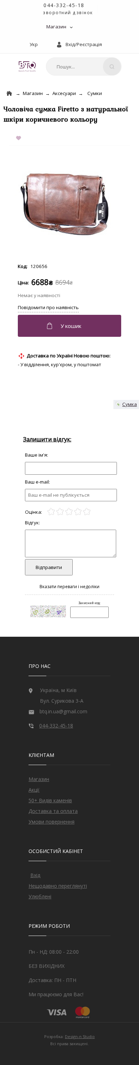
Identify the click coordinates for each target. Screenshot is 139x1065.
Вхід (35, 875)
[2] (60, 511)
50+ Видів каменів (50, 800)
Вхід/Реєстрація (84, 44)
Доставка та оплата (53, 811)
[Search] (112, 66)
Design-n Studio (80, 1036)
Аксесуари (64, 93)
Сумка (129, 404)
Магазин (56, 26)
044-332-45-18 (63, 5)
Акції (34, 789)
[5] (86, 511)
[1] (51, 511)
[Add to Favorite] (20, 138)
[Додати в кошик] (70, 326)
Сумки (94, 93)
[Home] (9, 93)
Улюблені (40, 896)
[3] (69, 511)
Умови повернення (51, 821)
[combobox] (84, 66)
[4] (77, 511)
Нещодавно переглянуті (58, 885)
